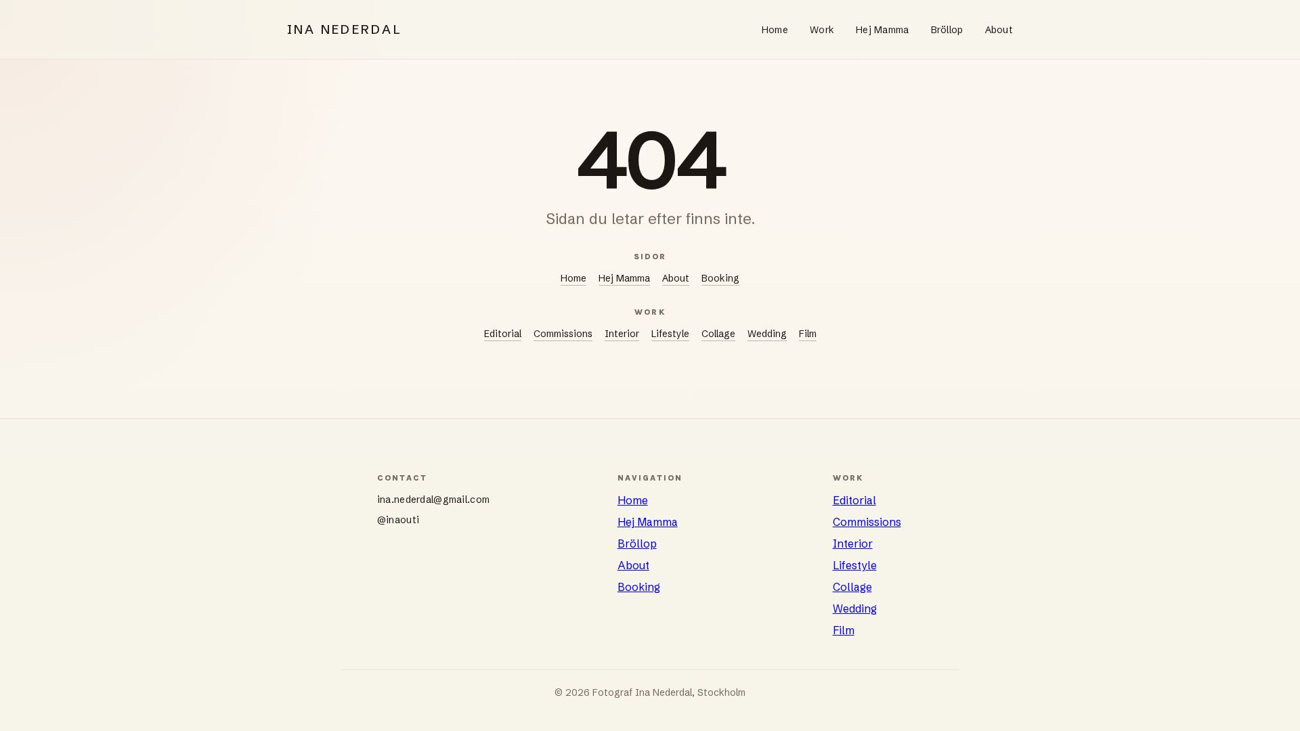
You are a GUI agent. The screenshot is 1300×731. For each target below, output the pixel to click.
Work (822, 30)
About (999, 30)
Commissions (563, 334)
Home (775, 30)
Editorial (502, 334)
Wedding (767, 334)
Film (808, 334)
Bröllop (947, 30)
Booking (720, 278)
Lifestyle (670, 334)
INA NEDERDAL (344, 29)
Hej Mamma (882, 30)
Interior (622, 334)
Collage (718, 334)
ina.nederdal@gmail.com (433, 499)
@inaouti (398, 520)
